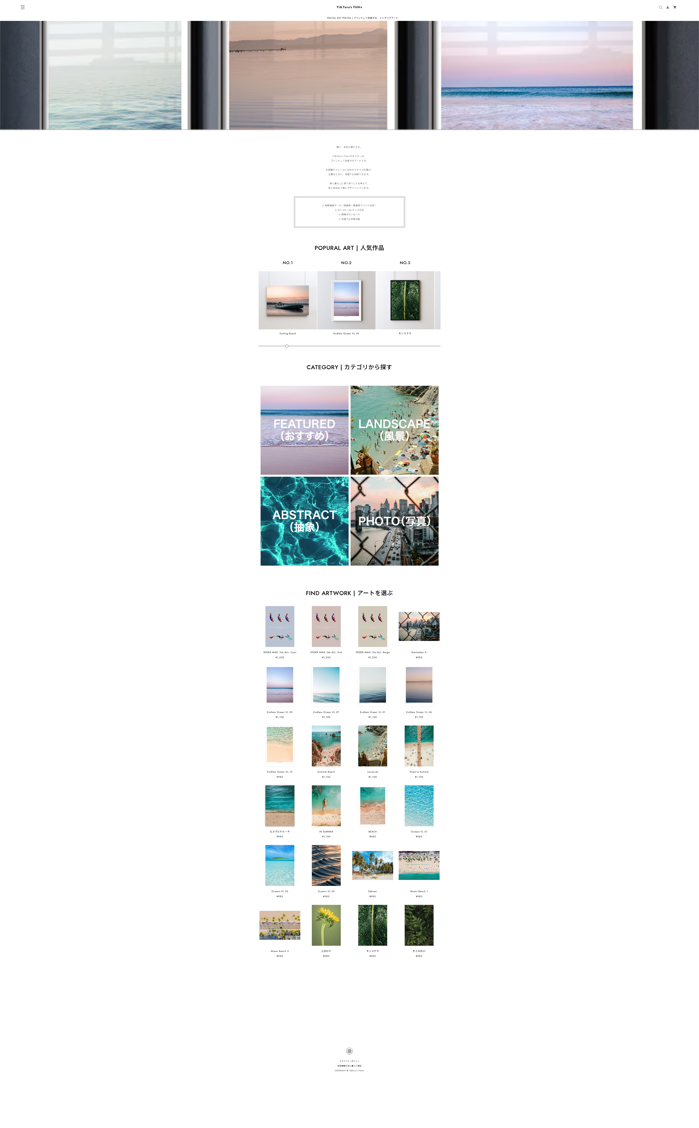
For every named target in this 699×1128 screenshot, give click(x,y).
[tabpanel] (349, 75)
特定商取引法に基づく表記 (349, 1066)
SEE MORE (349, 974)
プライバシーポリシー (349, 1061)
